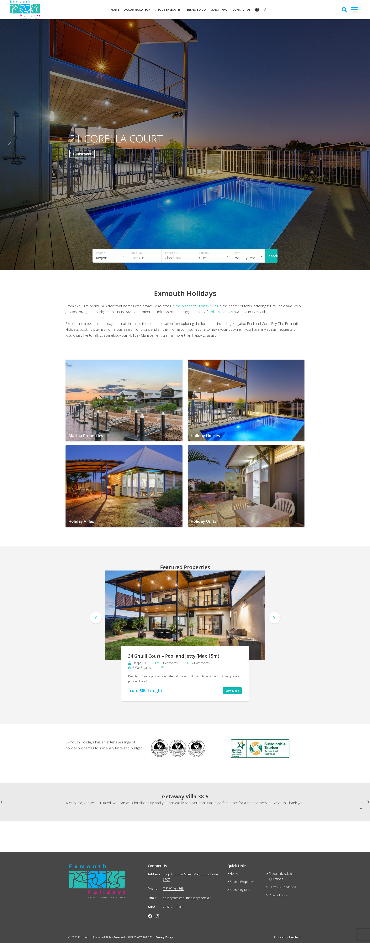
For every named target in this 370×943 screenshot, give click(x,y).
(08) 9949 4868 (173, 885)
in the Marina (182, 302)
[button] (9, 142)
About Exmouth (168, 9)
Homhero (295, 933)
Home (115, 9)
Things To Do (195, 9)
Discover (84, 152)
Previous (96, 614)
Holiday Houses (220, 308)
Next (274, 614)
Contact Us (241, 9)
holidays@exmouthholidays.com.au (187, 894)
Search (272, 252)
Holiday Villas (208, 302)
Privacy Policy (164, 933)
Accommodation (137, 9)
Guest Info (219, 9)
